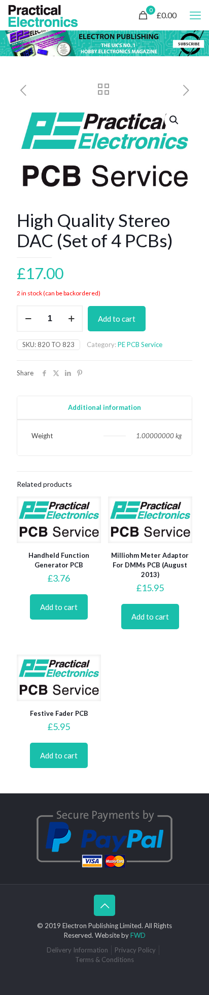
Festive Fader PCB (59, 713)
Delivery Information (77, 950)
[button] (174, 120)
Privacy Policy (135, 950)
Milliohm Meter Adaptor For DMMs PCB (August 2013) (150, 565)
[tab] (104, 407)
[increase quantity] (71, 318)
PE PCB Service (140, 344)
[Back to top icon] (104, 905)
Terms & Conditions (104, 959)
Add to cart (116, 318)
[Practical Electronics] (43, 15)
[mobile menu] (195, 15)
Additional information (104, 407)
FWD (138, 935)
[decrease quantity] (28, 318)
